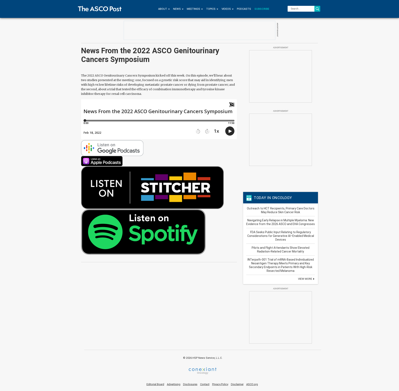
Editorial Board (155, 384)
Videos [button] (227, 8)
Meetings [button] (194, 8)
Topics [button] (211, 8)
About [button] (163, 8)
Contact (204, 384)
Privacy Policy (220, 384)
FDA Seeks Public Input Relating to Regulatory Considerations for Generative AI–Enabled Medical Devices (280, 235)
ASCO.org (252, 384)
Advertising (173, 384)
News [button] (177, 8)
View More (305, 278)
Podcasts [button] (244, 8)
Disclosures (190, 384)
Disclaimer (237, 384)
